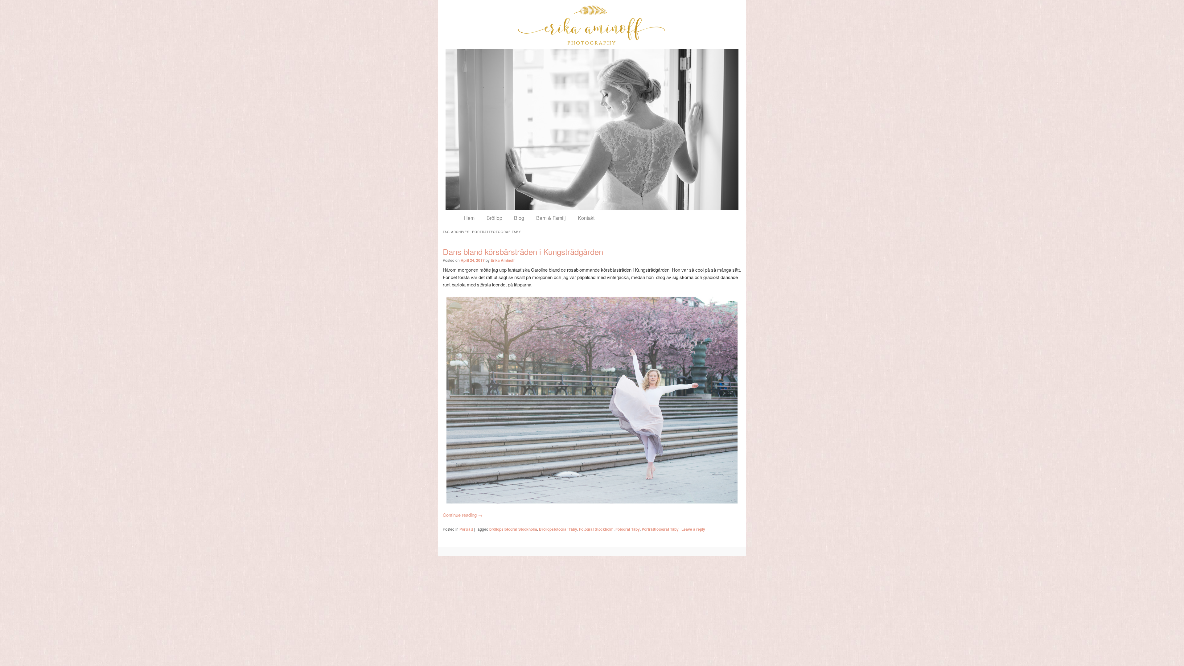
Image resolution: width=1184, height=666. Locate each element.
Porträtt (466, 529)
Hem (469, 217)
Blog (519, 217)
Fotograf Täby (627, 529)
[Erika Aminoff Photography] (592, 24)
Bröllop (494, 217)
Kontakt (586, 217)
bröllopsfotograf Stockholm (513, 529)
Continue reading (463, 515)
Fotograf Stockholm (596, 529)
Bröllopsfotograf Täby (558, 529)
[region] (592, 129)
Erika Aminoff (503, 260)
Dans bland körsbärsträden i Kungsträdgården (523, 251)
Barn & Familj (551, 217)
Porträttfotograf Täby (660, 529)
